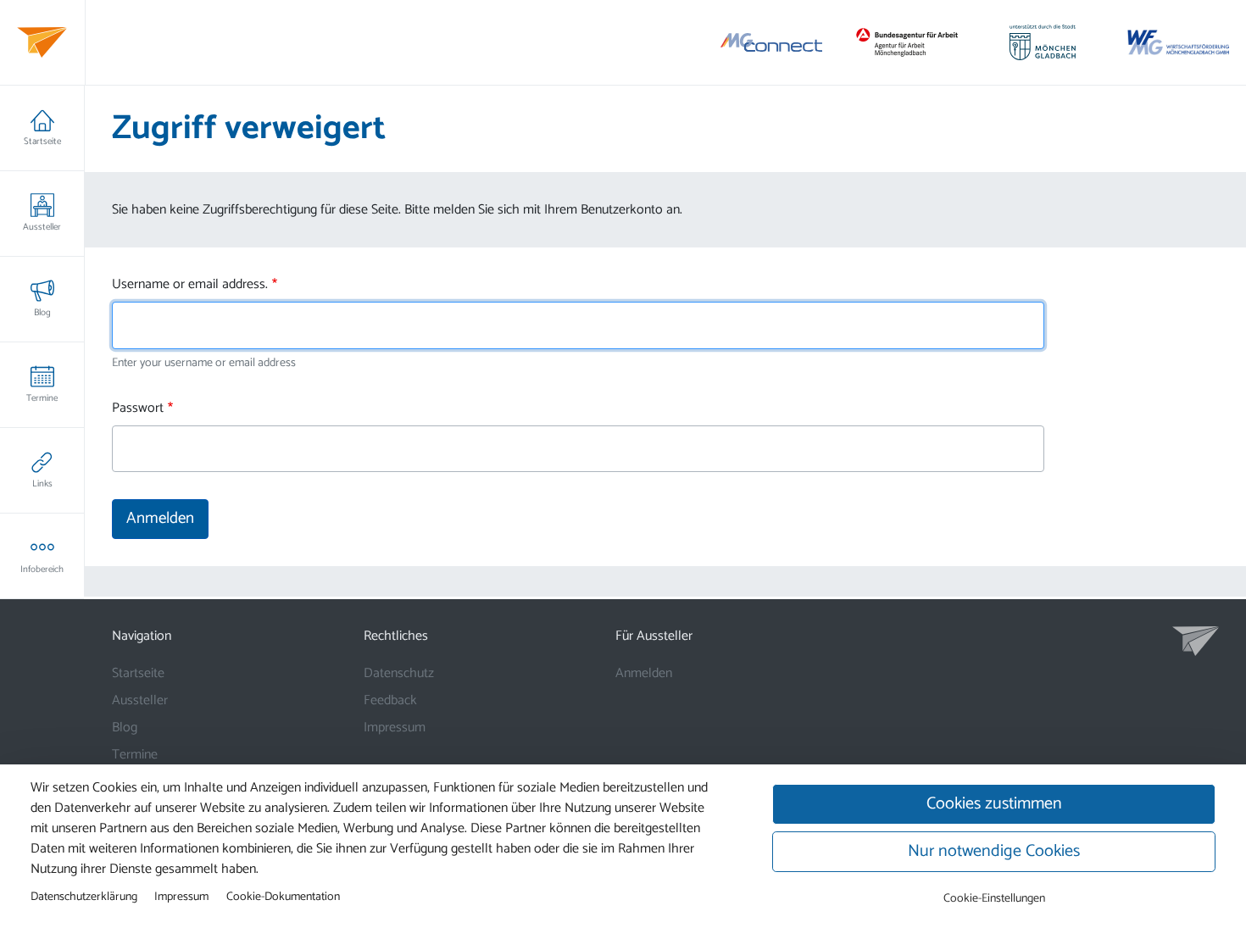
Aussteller (42, 227)
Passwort (138, 408)
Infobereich (42, 569)
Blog (42, 312)
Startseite (42, 141)
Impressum (395, 727)
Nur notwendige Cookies (994, 851)
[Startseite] (42, 42)
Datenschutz (399, 673)
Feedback (390, 700)
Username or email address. (190, 285)
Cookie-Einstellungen (994, 898)
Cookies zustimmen (994, 804)
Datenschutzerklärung (84, 896)
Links (42, 484)
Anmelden (643, 673)
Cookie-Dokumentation (283, 896)
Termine (42, 398)
